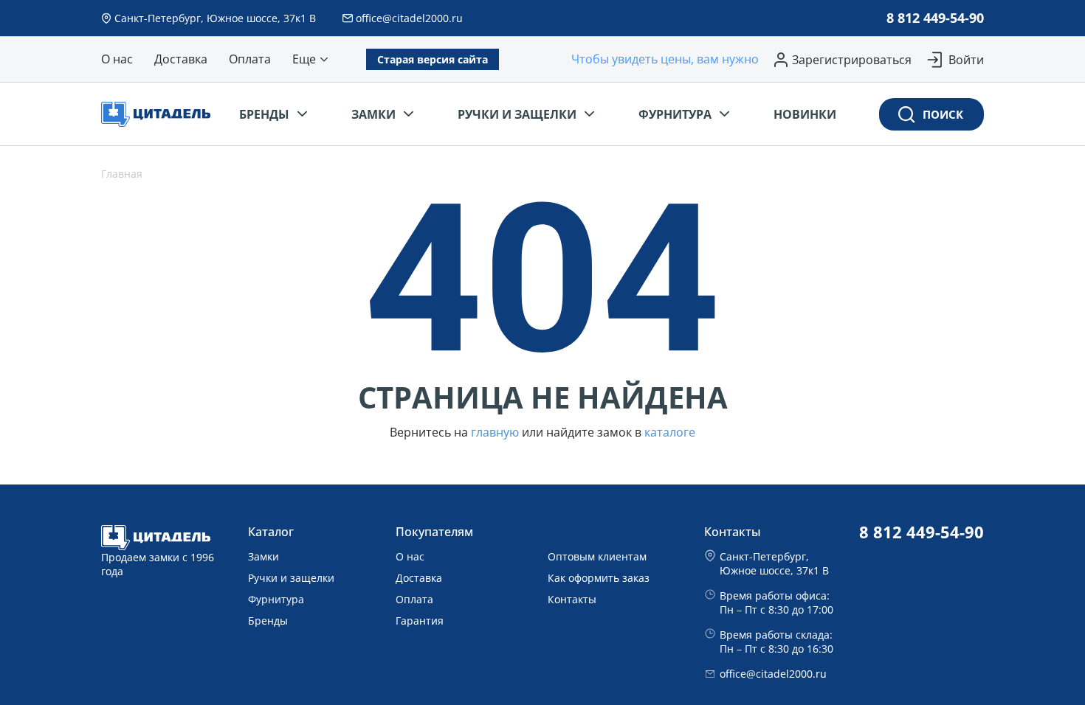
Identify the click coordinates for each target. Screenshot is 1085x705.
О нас (410, 556)
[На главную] (160, 114)
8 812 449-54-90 (935, 18)
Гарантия (420, 621)
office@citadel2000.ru (773, 674)
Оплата (414, 599)
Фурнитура (276, 599)
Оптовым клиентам (597, 556)
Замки (263, 556)
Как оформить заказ (599, 578)
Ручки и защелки (291, 578)
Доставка (419, 578)
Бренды (268, 621)
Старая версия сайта (432, 59)
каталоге (669, 432)
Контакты (572, 599)
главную (495, 432)
